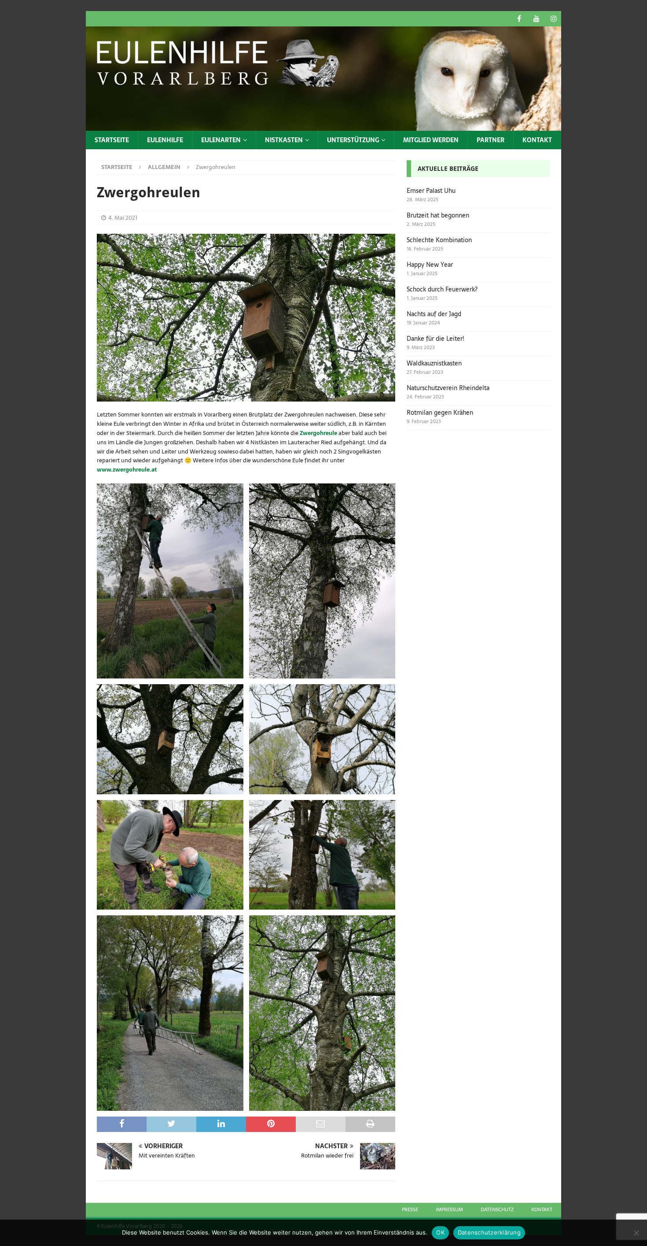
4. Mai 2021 (122, 217)
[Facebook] (519, 18)
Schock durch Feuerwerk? (442, 289)
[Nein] (636, 1232)
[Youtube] (536, 18)
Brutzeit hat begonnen (438, 215)
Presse (410, 1209)
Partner (490, 140)
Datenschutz (497, 1209)
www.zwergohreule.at (127, 469)
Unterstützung (353, 140)
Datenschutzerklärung (489, 1232)
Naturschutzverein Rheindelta (448, 388)
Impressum (449, 1209)
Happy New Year (430, 264)
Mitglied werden (431, 140)
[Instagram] (553, 18)
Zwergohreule (319, 433)
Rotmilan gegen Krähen (440, 412)
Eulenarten (221, 140)
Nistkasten (284, 140)
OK (440, 1232)
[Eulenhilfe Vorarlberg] (323, 125)
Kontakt (537, 140)
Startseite (112, 140)
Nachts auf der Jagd (434, 314)
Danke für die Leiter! (435, 338)
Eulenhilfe (165, 140)
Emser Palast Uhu (431, 190)
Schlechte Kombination (439, 240)
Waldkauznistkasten (434, 363)
